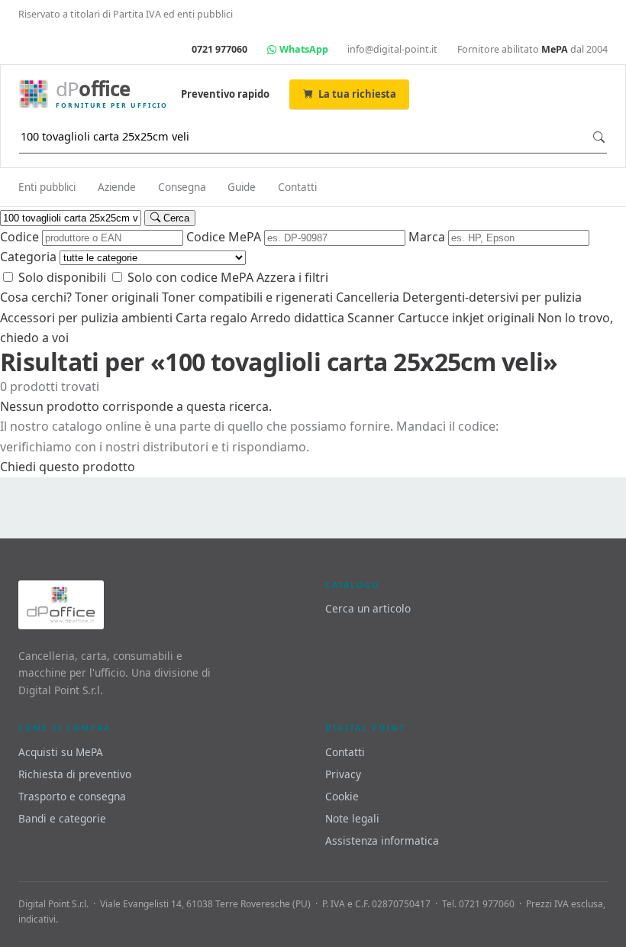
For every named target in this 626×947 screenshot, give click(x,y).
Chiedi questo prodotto (67, 466)
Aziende (117, 187)
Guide (241, 187)
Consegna (182, 187)
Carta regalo (211, 317)
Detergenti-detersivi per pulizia (492, 297)
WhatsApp (302, 49)
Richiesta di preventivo (74, 774)
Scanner (371, 317)
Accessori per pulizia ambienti (86, 317)
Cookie (342, 796)
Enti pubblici (47, 187)
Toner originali (117, 297)
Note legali (352, 818)
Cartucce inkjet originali (466, 317)
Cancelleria (367, 297)
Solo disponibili (60, 277)
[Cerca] (599, 136)
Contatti (297, 187)
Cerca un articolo (368, 608)
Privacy (343, 774)
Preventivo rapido (225, 94)
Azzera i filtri (292, 277)
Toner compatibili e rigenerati (247, 297)
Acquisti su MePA (60, 752)
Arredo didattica (297, 317)
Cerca (174, 218)
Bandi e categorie (62, 818)
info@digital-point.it (392, 49)
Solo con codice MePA (188, 277)
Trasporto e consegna (72, 796)
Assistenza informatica (382, 840)
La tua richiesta (357, 94)
